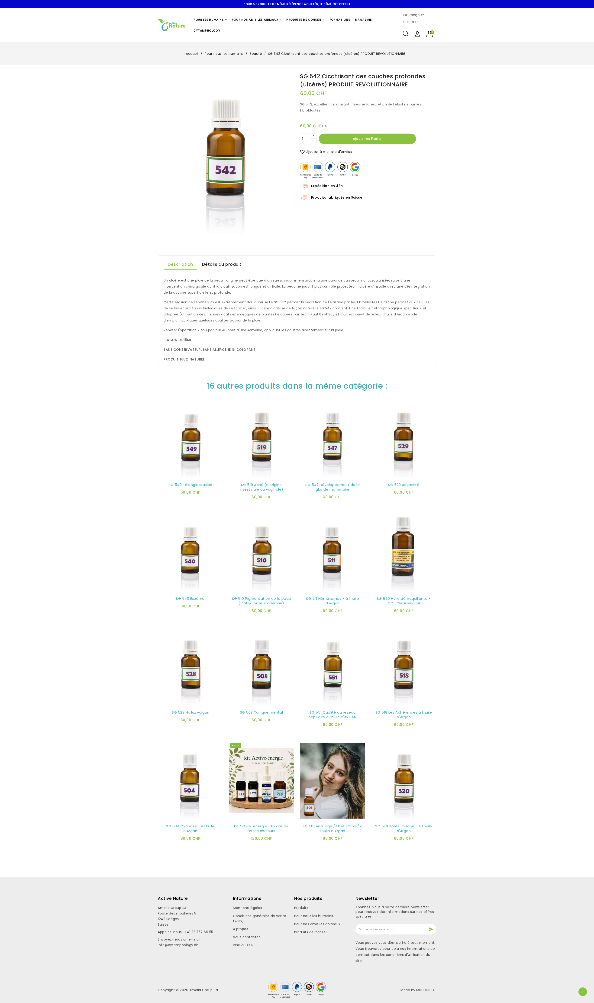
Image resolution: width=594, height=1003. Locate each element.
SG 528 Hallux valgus (190, 712)
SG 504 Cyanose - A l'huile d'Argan (190, 828)
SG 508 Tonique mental (261, 712)
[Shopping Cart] (430, 34)
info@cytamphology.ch (178, 945)
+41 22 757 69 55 (199, 932)
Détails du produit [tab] (222, 264)
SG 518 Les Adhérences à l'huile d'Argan (403, 714)
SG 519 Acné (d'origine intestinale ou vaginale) (261, 487)
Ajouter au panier (367, 138)
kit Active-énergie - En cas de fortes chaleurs (261, 828)
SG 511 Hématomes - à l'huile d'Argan (332, 601)
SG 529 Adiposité (403, 484)
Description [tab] (180, 264)
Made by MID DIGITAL (418, 990)
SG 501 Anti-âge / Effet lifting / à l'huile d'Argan (333, 828)
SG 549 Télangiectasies (190, 484)
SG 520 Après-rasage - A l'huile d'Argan (403, 828)
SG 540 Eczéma (190, 598)
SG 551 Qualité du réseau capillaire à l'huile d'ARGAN (332, 714)
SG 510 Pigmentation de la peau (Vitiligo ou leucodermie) (261, 601)
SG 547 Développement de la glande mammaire (332, 487)
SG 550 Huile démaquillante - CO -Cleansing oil (404, 601)
